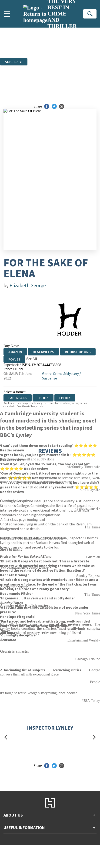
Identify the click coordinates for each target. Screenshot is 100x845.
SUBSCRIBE (14, 61)
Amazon (15, 351)
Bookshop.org (78, 351)
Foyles (14, 359)
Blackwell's (43, 351)
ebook (43, 397)
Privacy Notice (58, 47)
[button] (5, 737)
